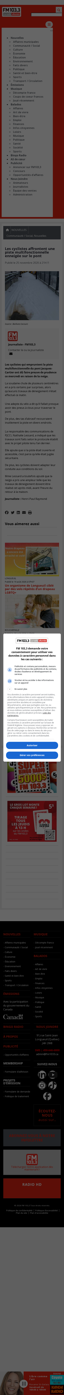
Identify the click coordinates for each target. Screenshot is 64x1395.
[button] (32, 689)
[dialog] (32, 697)
